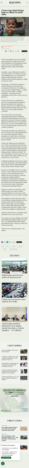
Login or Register (6, 457)
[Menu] (1, 2)
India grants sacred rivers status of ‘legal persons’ (12, 276)
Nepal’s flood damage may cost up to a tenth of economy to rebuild (10, 378)
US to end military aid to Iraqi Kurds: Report (10, 350)
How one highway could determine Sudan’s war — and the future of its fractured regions (10, 438)
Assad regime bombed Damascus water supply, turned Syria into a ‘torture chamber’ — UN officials (13, 326)
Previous (2, 26)
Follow (25, 51)
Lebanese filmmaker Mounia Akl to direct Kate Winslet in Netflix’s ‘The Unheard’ (9, 371)
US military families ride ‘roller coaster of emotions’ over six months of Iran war (10, 358)
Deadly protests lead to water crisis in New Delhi (14, 300)
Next (27, 26)
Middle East (4, 425)
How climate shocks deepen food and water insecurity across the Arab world (9, 429)
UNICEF (4, 249)
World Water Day (13, 249)
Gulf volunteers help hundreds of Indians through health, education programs (10, 365)
